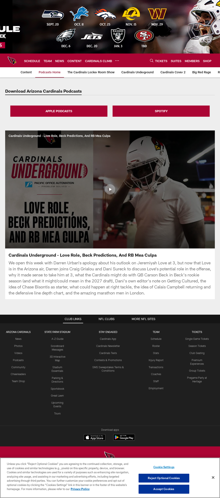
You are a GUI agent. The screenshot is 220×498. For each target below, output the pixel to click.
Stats (156, 352)
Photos (18, 345)
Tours (57, 413)
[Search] (151, 60)
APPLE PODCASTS (59, 111)
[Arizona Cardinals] (110, 457)
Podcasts (18, 360)
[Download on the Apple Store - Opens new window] (94, 437)
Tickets (197, 331)
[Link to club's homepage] (12, 60)
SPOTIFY (161, 111)
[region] (110, 478)
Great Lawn (57, 395)
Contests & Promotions (108, 360)
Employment (156, 388)
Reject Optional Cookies (164, 478)
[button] (110, 189)
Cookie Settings (163, 467)
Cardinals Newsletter (108, 345)
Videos (18, 352)
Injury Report (156, 360)
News (18, 338)
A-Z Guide (57, 338)
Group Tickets (197, 370)
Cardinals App (108, 338)
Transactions (156, 367)
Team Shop (18, 381)
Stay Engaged (108, 331)
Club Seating (197, 352)
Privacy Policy (80, 489)
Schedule (156, 338)
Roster (156, 345)
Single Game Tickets (197, 338)
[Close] (213, 477)
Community (18, 367)
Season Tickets (197, 345)
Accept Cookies (163, 489)
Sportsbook (57, 388)
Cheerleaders (18, 373)
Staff (156, 381)
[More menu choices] (117, 60)
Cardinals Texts (108, 352)
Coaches (156, 373)
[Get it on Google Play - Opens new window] (124, 439)
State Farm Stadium (57, 331)
